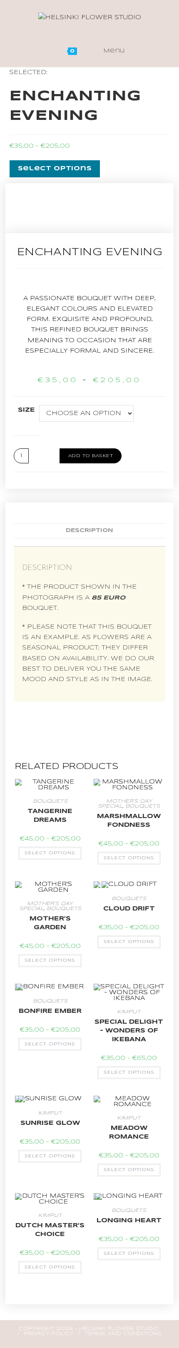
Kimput (129, 1012)
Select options (50, 853)
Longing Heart (129, 1221)
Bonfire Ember (50, 1011)
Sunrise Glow (50, 1123)
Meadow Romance (129, 1132)
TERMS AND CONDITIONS (123, 1333)
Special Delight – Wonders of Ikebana (128, 1030)
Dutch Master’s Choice (50, 1230)
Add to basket (90, 456)
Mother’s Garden (50, 923)
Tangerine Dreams (49, 815)
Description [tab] (89, 530)
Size (26, 410)
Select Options (55, 169)
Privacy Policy (49, 1333)
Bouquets (50, 801)
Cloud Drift (129, 909)
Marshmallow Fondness (129, 820)
